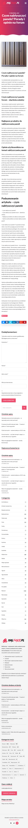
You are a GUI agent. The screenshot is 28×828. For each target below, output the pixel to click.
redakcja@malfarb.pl (7, 788)
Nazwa (4, 365)
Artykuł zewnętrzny (7, 506)
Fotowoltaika (5, 534)
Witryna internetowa (7, 382)
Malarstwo (4, 554)
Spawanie (4, 599)
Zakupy (3, 623)
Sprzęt (3, 603)
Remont (4, 590)
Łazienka (4, 550)
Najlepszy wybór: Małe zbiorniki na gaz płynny (13, 732)
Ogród (3, 570)
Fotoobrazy (5, 530)
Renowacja (4, 594)
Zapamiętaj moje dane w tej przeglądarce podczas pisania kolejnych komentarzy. (12, 394)
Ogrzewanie (5, 574)
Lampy (3, 546)
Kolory (3, 538)
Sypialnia (4, 611)
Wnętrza (4, 619)
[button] (25, 3)
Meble (3, 558)
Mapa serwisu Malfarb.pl (8, 803)
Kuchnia (4, 542)
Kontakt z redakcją (9, 793)
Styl (3, 607)
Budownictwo (5, 514)
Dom (3, 522)
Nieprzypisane (5, 562)
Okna (3, 578)
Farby (3, 526)
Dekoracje (4, 518)
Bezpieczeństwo (6, 510)
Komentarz (5, 342)
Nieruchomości (5, 566)
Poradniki (4, 586)
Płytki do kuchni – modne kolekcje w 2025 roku (13, 430)
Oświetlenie (5, 582)
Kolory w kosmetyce (7, 726)
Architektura (5, 502)
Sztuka (3, 615)
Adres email (5, 374)
